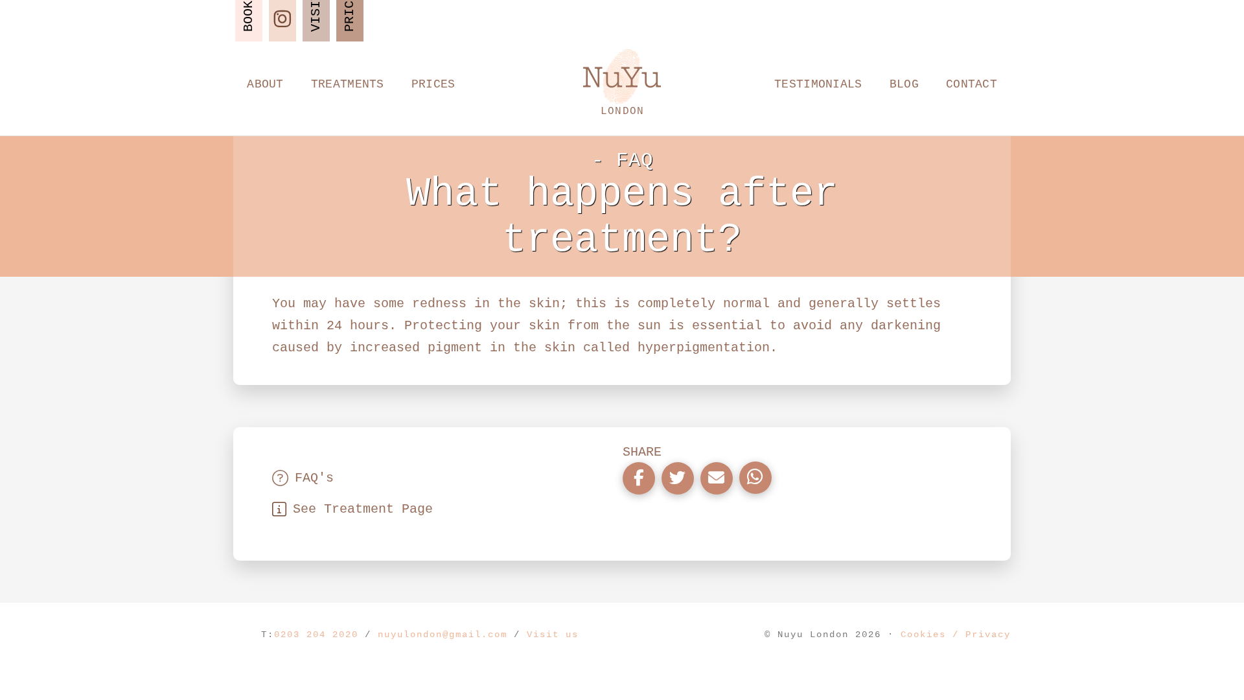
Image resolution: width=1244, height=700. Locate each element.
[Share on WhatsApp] (755, 477)
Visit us (553, 634)
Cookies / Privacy (956, 634)
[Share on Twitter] (678, 478)
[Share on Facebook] (639, 478)
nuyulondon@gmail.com (442, 634)
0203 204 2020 (316, 634)
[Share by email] (716, 478)
